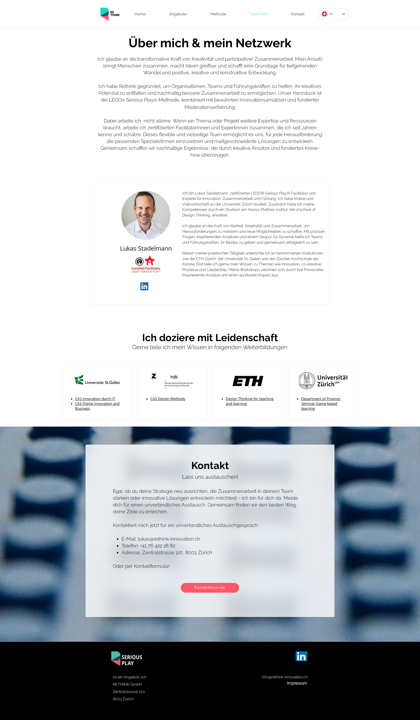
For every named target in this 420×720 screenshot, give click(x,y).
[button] (177, 14)
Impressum (297, 683)
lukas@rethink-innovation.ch (169, 539)
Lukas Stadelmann (146, 248)
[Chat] (145, 286)
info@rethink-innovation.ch (285, 677)
